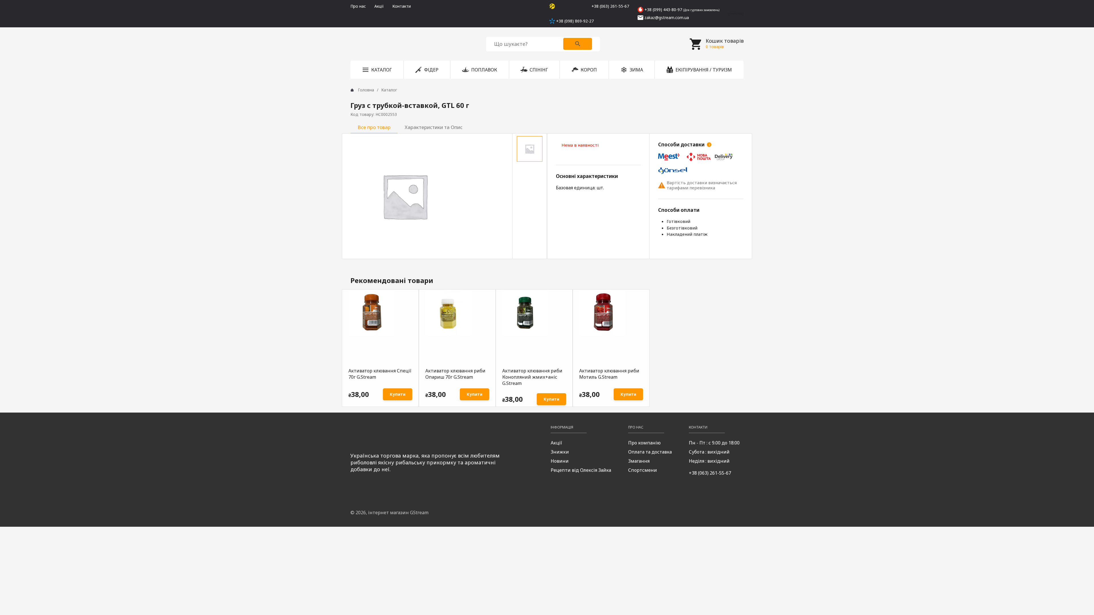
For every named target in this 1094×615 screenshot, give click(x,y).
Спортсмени (642, 470)
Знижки (560, 452)
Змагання (639, 461)
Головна (366, 90)
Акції (379, 6)
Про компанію (644, 443)
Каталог (389, 90)
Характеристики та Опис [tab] (433, 127)
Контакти (401, 6)
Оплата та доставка (650, 452)
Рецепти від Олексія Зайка (581, 470)
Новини (560, 461)
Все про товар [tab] (374, 127)
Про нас (358, 6)
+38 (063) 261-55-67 (710, 473)
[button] (376, 70)
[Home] (352, 90)
